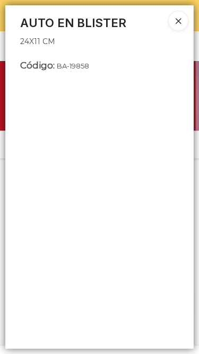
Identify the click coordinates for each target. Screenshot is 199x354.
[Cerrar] (178, 21)
